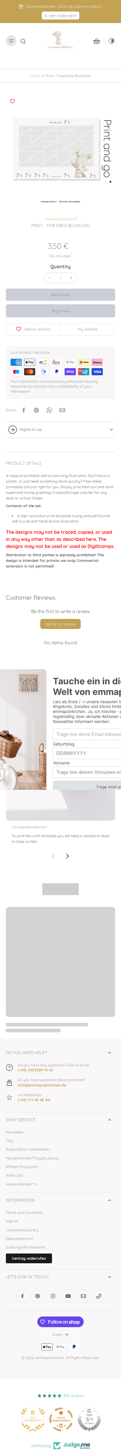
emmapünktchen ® (60, 218)
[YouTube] (68, 1296)
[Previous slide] (53, 856)
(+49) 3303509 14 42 (35, 1070)
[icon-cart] (96, 41)
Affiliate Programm (22, 1166)
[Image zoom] (60, 150)
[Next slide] (67, 856)
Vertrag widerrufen (29, 1258)
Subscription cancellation (27, 1149)
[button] (60, 295)
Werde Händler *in (21, 1184)
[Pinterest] (37, 1296)
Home (35, 75)
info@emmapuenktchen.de (42, 1085)
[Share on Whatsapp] (49, 410)
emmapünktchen (49, 1357)
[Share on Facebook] (23, 410)
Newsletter (15, 1132)
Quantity (60, 266)
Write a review (60, 624)
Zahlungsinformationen (26, 1247)
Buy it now (60, 310)
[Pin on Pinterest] (36, 410)
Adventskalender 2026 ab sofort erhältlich (64, 6)
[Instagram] (52, 1296)
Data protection (19, 1238)
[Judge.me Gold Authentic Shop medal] (88, 1419)
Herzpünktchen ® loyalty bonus (32, 1158)
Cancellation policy (22, 1229)
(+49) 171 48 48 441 (34, 1099)
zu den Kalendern (60, 15)
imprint (12, 1221)
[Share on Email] (62, 410)
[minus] (50, 278)
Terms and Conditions (24, 1212)
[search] (22, 41)
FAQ (9, 1140)
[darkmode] (110, 40)
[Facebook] (22, 1296)
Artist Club (14, 1175)
